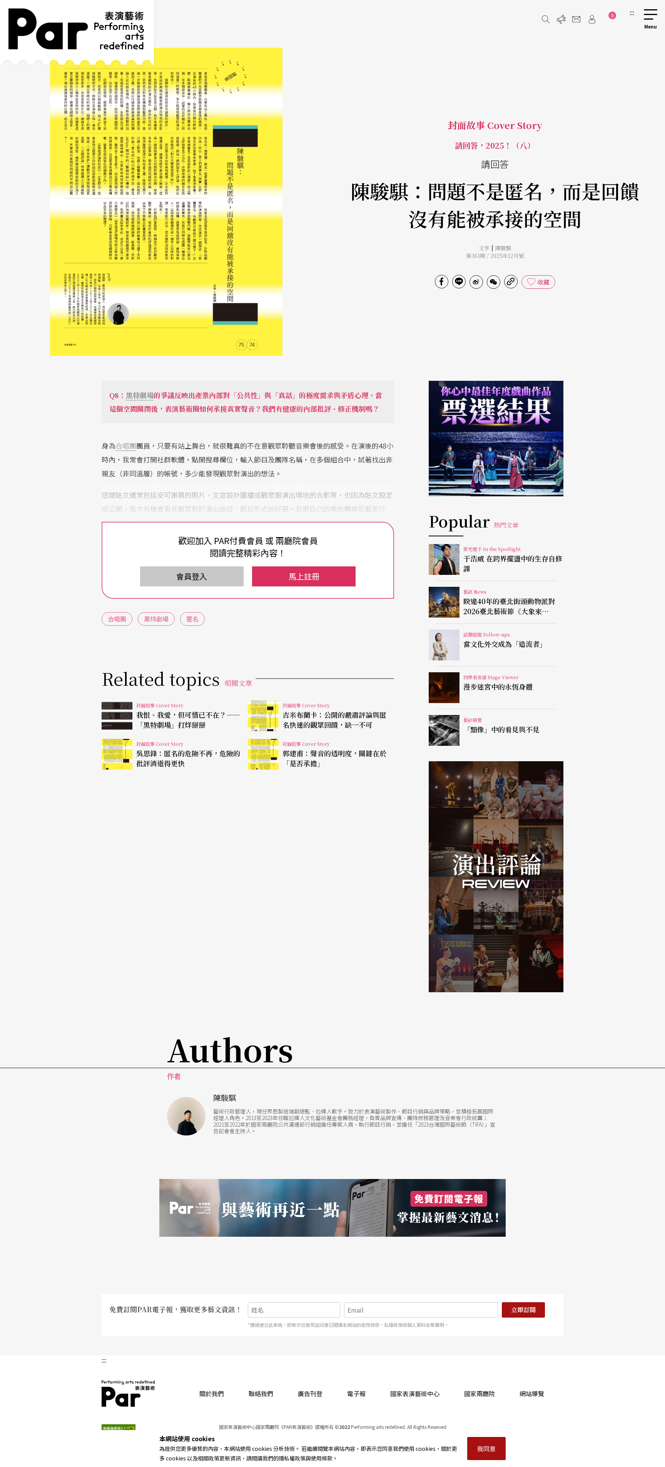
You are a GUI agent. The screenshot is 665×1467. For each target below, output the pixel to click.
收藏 (543, 281)
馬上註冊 (304, 576)
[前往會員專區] (592, 19)
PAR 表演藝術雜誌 (128, 1393)
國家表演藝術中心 (414, 1393)
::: (632, 12)
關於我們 (211, 1393)
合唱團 (125, 445)
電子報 (356, 1393)
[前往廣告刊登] (561, 19)
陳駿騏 (503, 248)
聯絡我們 (261, 1393)
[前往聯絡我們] (576, 19)
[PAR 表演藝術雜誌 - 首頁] (77, 32)
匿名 (192, 618)
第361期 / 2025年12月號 (495, 256)
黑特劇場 (140, 395)
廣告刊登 (310, 1393)
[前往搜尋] (545, 19)
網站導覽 (532, 1393)
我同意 (486, 1448)
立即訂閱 (523, 1309)
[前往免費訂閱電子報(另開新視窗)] (332, 1208)
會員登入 (191, 576)
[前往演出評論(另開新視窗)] (496, 876)
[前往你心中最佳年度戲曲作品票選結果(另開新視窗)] (496, 438)
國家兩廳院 (479, 1393)
